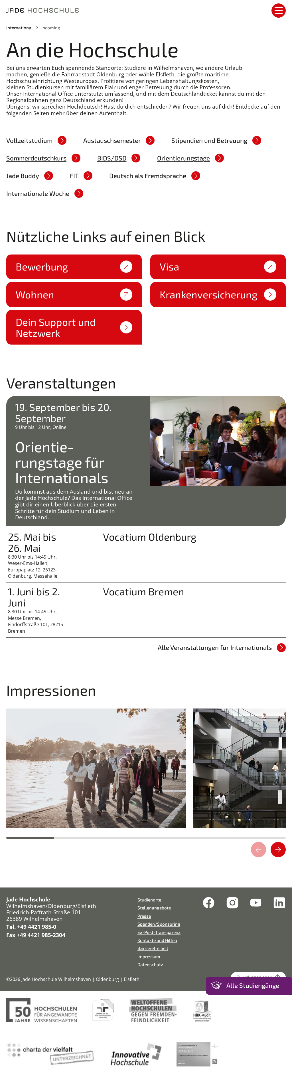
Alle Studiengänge (252, 985)
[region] (146, 769)
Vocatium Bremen (143, 591)
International (19, 27)
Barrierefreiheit (152, 948)
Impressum (148, 956)
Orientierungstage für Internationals (61, 462)
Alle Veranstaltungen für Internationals (215, 647)
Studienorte (149, 899)
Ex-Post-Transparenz (159, 932)
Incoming (50, 27)
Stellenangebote (154, 907)
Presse (144, 916)
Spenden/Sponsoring (158, 924)
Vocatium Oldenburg (149, 536)
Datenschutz (150, 964)
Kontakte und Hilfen (157, 940)
